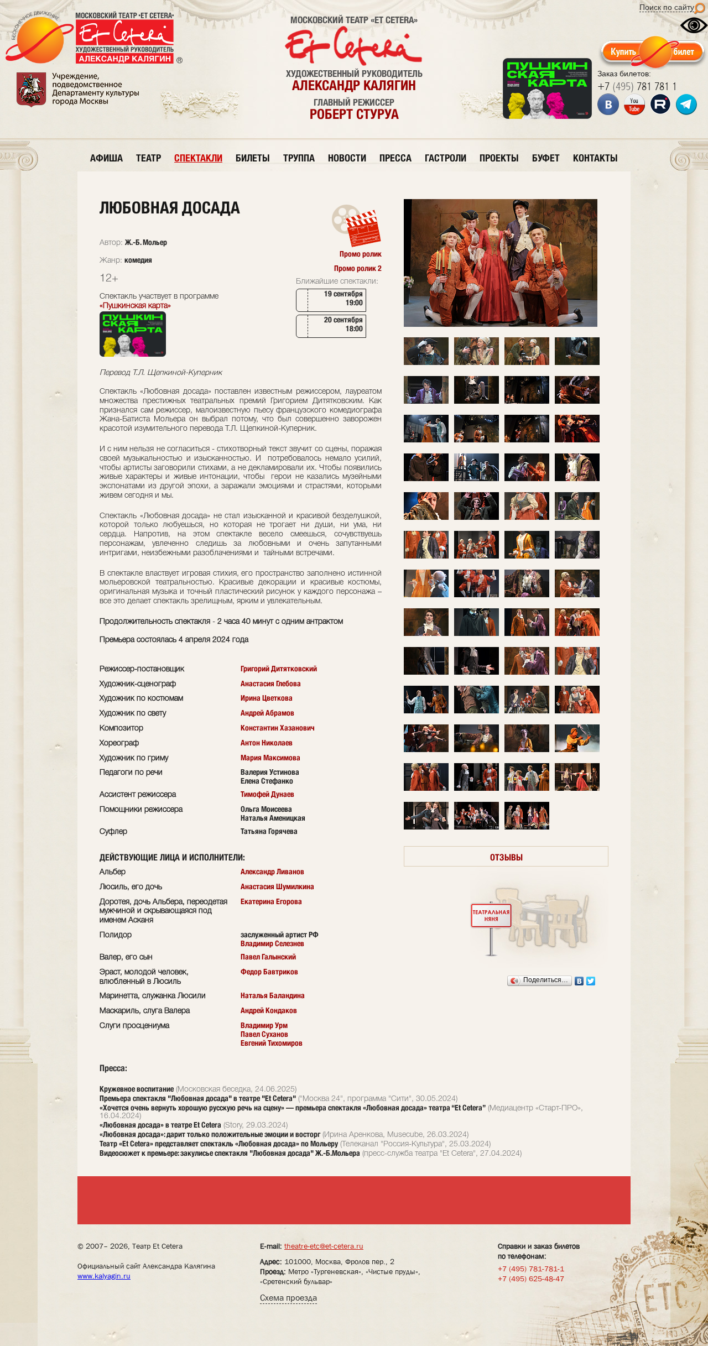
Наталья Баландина (273, 995)
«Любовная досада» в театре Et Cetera (160, 1124)
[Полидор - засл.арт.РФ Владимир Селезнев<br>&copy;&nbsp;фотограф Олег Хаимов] (426, 788)
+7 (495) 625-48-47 (531, 1279)
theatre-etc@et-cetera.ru (323, 1246)
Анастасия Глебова (271, 683)
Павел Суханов (264, 1034)
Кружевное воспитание (137, 1088)
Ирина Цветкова (267, 697)
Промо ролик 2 (358, 268)
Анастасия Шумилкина (277, 886)
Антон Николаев (267, 742)
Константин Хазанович (278, 727)
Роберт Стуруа (354, 114)
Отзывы (506, 857)
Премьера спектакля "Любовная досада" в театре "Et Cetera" (198, 1098)
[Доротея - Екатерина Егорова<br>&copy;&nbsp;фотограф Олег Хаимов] (577, 363)
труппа (299, 158)
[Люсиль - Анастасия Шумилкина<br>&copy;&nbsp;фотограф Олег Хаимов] (526, 556)
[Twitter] (591, 981)
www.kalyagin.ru (104, 1276)
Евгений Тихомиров (272, 1043)
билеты (253, 158)
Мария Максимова (270, 757)
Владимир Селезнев (272, 943)
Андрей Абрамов (267, 712)
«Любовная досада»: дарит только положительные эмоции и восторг (210, 1134)
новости (347, 158)
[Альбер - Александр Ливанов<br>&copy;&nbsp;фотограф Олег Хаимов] (426, 401)
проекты (499, 158)
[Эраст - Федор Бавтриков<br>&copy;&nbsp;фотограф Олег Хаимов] (426, 517)
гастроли (445, 158)
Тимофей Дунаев (267, 794)
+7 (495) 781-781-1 (531, 1269)
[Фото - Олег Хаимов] (500, 324)
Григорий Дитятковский (279, 668)
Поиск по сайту (666, 7)
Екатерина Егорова (271, 901)
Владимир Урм (264, 1025)
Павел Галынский (268, 956)
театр (148, 158)
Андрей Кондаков (269, 1010)
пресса (395, 158)
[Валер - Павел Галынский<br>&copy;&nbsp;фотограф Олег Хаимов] (426, 363)
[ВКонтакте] (579, 981)
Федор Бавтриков (269, 971)
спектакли (198, 158)
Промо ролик (361, 253)
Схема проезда (288, 1297)
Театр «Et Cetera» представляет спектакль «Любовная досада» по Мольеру (219, 1143)
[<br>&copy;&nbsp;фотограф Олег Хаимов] (426, 440)
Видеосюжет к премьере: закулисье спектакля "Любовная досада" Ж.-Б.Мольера (230, 1153)
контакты (595, 158)
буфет (546, 158)
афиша (106, 158)
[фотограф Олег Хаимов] (526, 788)
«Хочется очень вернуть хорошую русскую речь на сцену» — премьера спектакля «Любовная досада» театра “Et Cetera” (293, 1107)
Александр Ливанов (272, 871)
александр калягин (354, 85)
